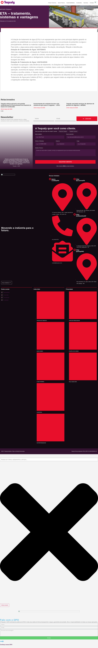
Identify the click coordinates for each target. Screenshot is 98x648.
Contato (92, 2)
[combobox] (49, 459)
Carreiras (86, 2)
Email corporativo (70, 134)
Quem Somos (61, 2)
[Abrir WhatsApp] (94, 644)
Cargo (78, 141)
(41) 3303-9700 (55, 239)
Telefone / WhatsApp (39, 141)
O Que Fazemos (52, 2)
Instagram (6, 292)
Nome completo (38, 134)
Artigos (3, 9)
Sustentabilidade (71, 2)
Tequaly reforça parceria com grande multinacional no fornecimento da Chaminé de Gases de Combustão (16, 105)
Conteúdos (79, 2)
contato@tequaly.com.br (57, 263)
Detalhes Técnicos (39, 147)
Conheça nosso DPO (6, 644)
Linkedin (6, 300)
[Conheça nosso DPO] (2, 641)
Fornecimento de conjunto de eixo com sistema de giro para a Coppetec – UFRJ (47, 104)
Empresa (58, 141)
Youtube (6, 295)
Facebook (6, 297)
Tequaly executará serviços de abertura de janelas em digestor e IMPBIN (80, 104)
